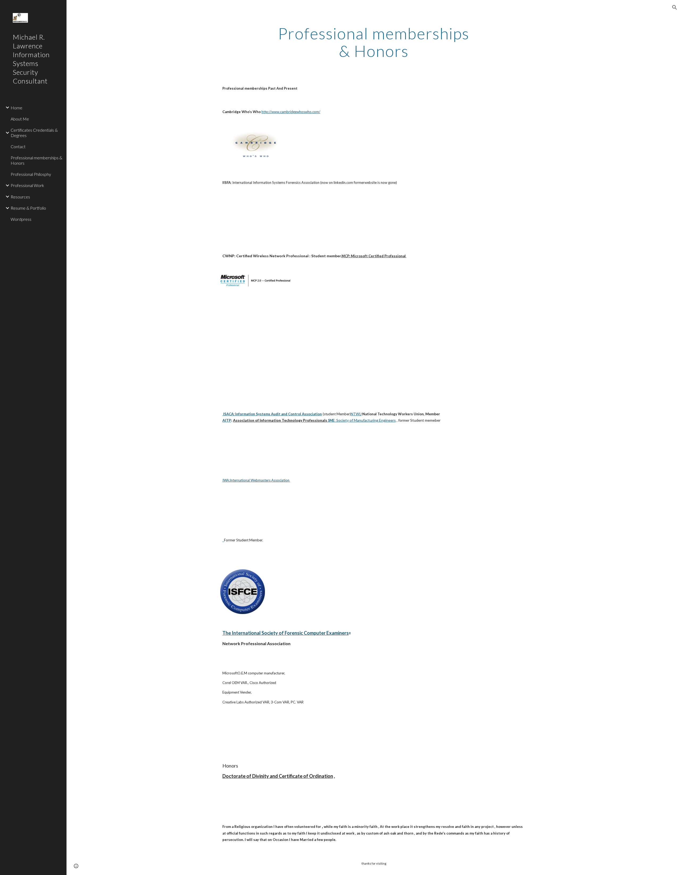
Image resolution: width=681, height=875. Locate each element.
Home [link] (16, 107)
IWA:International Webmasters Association (256, 480)
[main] (374, 42)
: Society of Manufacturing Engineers (365, 420)
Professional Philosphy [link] (31, 174)
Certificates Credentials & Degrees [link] (34, 132)
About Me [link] (20, 118)
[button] (674, 7)
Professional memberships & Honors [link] (36, 160)
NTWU (356, 414)
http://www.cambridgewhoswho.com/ (290, 112)
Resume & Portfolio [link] (28, 207)
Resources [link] (20, 196)
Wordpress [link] (21, 219)
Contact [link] (18, 146)
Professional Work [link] (27, 185)
